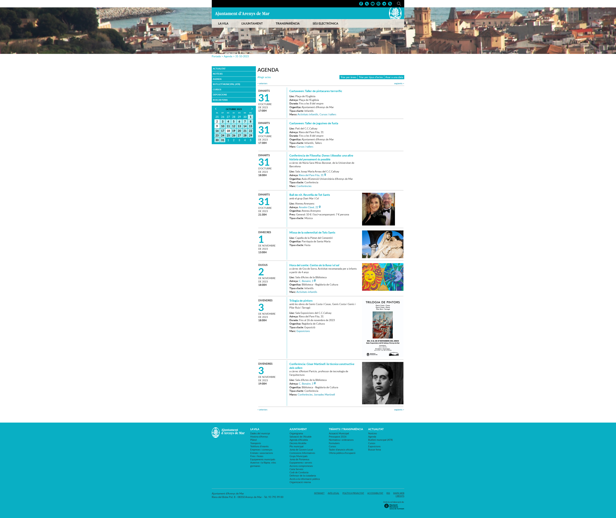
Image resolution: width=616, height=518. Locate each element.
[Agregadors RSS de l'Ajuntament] (390, 3)
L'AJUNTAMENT (252, 23)
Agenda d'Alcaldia (299, 439)
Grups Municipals (299, 456)
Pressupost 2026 (337, 436)
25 (228, 135)
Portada (216, 56)
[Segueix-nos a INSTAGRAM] (378, 3)
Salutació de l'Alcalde (301, 436)
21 (245, 131)
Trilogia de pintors (300, 300)
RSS (388, 493)
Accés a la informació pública (305, 478)
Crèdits (400, 496)
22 (250, 131)
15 (250, 126)
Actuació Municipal (339, 433)
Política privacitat (353, 493)
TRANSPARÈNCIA (288, 23)
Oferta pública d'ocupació (342, 452)
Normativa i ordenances (341, 439)
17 (222, 131)
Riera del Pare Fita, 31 (311, 175)
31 (222, 140)
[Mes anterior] (215, 109)
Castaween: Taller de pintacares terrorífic (315, 91)
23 (217, 135)
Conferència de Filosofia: (321, 157)
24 (222, 135)
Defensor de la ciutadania (303, 475)
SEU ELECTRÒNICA (325, 23)
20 (239, 131)
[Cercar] (399, 3)
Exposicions (220, 94)
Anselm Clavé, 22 (308, 207)
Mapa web (398, 493)
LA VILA (223, 23)
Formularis (334, 443)
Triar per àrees (348, 77)
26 (233, 135)
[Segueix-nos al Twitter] (367, 3)
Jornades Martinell (324, 394)
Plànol (253, 439)
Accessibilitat (375, 493)
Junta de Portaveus (299, 459)
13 (239, 126)
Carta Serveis (296, 469)
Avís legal (333, 493)
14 (245, 126)
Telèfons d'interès (259, 446)
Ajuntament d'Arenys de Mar (242, 13)
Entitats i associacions (261, 452)
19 (233, 131)
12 (233, 126)
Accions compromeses (301, 465)
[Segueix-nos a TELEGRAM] (384, 3)
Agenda (228, 56)
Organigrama (296, 433)
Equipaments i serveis (301, 462)
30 (217, 140)
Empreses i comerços (261, 449)
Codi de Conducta (299, 472)
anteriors (262, 83)
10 (222, 126)
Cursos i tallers (328, 114)
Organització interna (300, 482)
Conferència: (321, 366)
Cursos (217, 89)
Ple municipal (297, 446)
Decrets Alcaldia (298, 443)
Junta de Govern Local (301, 449)
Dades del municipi (260, 433)
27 (239, 135)
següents (399, 83)
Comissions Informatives (302, 452)
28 (245, 135)
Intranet (319, 493)
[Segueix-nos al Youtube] (373, 3)
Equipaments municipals (262, 459)
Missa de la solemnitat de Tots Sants (312, 232)
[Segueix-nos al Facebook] (361, 3)
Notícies (217, 73)
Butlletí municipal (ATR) (226, 84)
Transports (255, 443)
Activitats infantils (308, 114)
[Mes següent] (252, 109)
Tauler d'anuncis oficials (341, 449)
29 (250, 135)
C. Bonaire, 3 (306, 280)
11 (228, 126)
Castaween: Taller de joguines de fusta (313, 123)
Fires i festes (256, 456)
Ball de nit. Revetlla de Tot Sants (309, 195)
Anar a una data (394, 77)
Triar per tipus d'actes (371, 77)
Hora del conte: (314, 265)
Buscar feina (220, 99)
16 (217, 131)
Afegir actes (264, 77)
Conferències (304, 186)
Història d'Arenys (259, 436)
